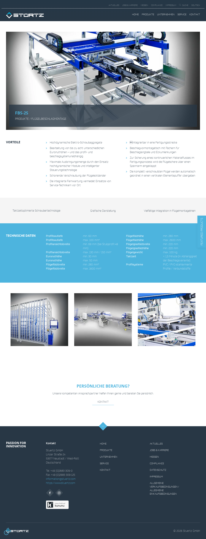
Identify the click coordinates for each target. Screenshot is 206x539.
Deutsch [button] (195, 5)
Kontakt (194, 14)
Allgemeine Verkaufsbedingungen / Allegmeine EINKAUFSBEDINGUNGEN (164, 488)
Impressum (171, 5)
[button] (201, 232)
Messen (144, 5)
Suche (185, 5)
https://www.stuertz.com (60, 482)
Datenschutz (158, 469)
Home (135, 14)
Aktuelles (114, 5)
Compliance (157, 5)
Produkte (148, 14)
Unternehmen (165, 14)
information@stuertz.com (61, 478)
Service (181, 14)
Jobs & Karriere (130, 5)
